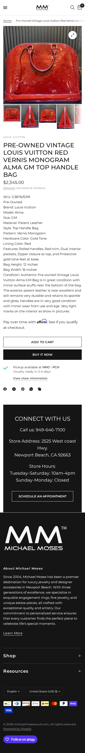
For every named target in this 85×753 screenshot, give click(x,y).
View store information (30, 378)
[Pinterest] (23, 389)
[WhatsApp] (32, 389)
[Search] (72, 7)
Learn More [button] (12, 633)
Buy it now (42, 355)
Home (7, 20)
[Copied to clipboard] (40, 389)
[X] (14, 389)
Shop (9, 655)
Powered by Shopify (17, 728)
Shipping (9, 188)
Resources (15, 671)
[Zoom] (72, 35)
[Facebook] (5, 389)
